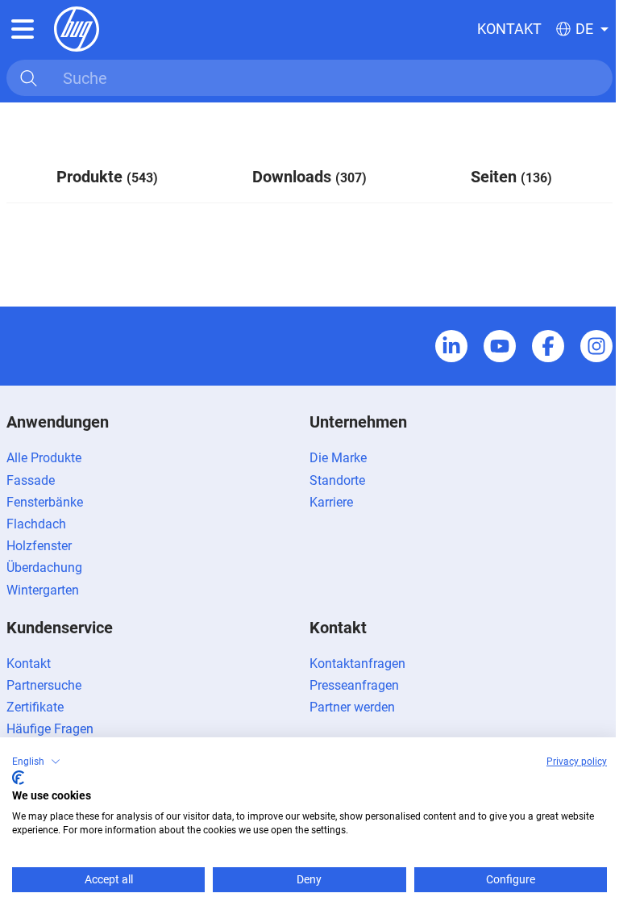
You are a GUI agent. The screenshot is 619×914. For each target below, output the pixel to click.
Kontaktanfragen (357, 663)
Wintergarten (42, 590)
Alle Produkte (43, 457)
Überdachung (44, 567)
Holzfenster (39, 545)
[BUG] (76, 27)
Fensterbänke (44, 502)
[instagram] (596, 346)
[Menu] (22, 29)
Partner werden (352, 707)
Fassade (30, 480)
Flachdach (36, 524)
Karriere (331, 502)
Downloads (309, 176)
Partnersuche (43, 685)
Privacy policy (576, 761)
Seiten (511, 176)
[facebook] (548, 346)
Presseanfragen (354, 685)
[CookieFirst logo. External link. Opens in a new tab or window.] (18, 777)
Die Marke (338, 457)
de (584, 29)
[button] (36, 761)
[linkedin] (451, 346)
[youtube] (500, 346)
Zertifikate (35, 707)
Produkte (107, 176)
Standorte (337, 480)
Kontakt (509, 28)
